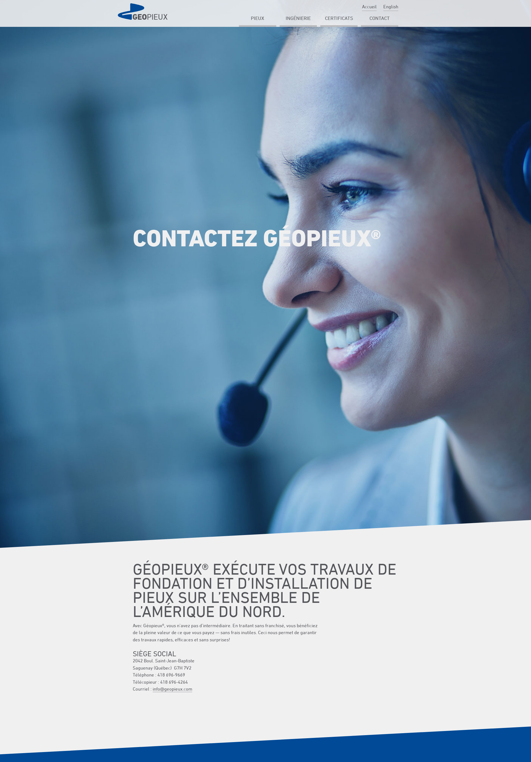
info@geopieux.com (172, 689)
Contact (379, 18)
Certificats (339, 18)
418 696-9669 (171, 675)
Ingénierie (298, 18)
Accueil (369, 6)
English (390, 6)
